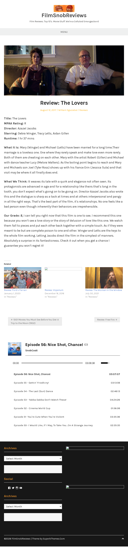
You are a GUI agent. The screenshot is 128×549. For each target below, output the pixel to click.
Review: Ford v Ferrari (15, 290)
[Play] (10, 363)
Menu (64, 31)
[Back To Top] (123, 538)
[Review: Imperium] (63, 278)
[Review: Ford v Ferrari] (22, 278)
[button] (64, 374)
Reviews (83, 110)
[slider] (52, 363)
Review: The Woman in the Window (103, 290)
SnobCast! (31, 350)
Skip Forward (119, 363)
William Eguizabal (67, 110)
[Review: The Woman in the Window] (104, 278)
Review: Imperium (54, 290)
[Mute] (99, 363)
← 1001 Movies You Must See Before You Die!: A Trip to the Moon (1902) (35, 321)
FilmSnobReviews (64, 15)
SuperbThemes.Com (54, 538)
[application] (64, 363)
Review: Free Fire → (107, 319)
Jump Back (113, 363)
